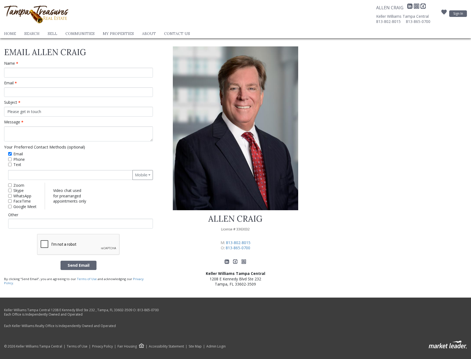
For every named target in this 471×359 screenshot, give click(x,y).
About (149, 33)
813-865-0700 (418, 21)
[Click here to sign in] (444, 14)
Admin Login (216, 346)
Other (13, 214)
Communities (80, 33)
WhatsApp (22, 195)
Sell (52, 33)
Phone (19, 159)
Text (17, 164)
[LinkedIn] (410, 8)
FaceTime (22, 201)
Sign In (458, 13)
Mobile (141, 174)
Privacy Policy (102, 346)
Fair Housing (127, 346)
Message (13, 122)
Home (10, 33)
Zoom (18, 185)
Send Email (78, 265)
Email (10, 83)
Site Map (195, 346)
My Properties (118, 33)
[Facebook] (423, 8)
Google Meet (25, 206)
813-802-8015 (388, 21)
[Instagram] (417, 8)
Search (32, 33)
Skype (18, 190)
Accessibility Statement (166, 346)
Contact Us (177, 33)
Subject (12, 102)
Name (11, 63)
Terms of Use (87, 279)
